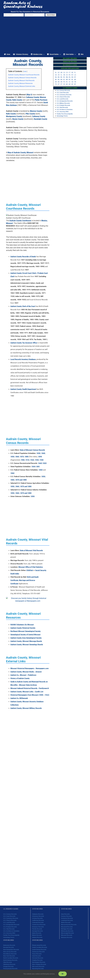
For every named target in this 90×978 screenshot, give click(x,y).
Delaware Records (38, 927)
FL (75, 72)
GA (56, 75)
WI (72, 84)
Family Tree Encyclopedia (65, 114)
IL (61, 75)
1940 (41, 460)
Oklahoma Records (9, 964)
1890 (40, 457)
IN (64, 75)
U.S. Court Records (63, 92)
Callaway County (32, 97)
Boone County (17, 119)
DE (72, 72)
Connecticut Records (38, 924)
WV (69, 84)
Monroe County (36, 111)
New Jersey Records (9, 951)
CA (64, 72)
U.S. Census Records (63, 90)
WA (67, 84)
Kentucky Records (67, 918)
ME (61, 77)
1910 (27, 460)
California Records (38, 920)
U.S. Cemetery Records (64, 95)
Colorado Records (38, 922)
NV (58, 79)
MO (72, 77)
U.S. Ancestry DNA (63, 111)
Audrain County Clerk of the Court (22, 306)
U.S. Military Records (63, 103)
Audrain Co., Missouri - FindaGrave (23, 675)
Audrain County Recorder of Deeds (23, 257)
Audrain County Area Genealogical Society (26, 638)
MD (58, 77)
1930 (37, 460)
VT (61, 84)
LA (75, 75)
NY (69, 79)
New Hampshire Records (11, 949)
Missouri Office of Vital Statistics (30, 567)
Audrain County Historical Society (22, 628)
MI (64, 77)
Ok (63, 974)
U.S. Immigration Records (65, 101)
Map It (29, 95)
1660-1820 (42, 463)
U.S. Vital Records (62, 107)
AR (61, 72)
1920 (32, 460)
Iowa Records (65, 914)
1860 (17, 457)
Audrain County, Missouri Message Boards (26, 641)
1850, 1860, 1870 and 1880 (21, 486)
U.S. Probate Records (63, 105)
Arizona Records (37, 918)
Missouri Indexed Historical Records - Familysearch (29, 688)
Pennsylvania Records (10, 968)
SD (72, 82)
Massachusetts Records (68, 924)
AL (56, 72)
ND (75, 79)
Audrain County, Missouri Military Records (26, 708)
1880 (27, 457)
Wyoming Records (38, 968)
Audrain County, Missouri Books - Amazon (26, 672)
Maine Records (66, 922)
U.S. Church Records (63, 97)
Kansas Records (66, 916)
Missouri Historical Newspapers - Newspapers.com (29, 668)
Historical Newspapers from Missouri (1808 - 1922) (29, 695)
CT (69, 72)
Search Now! (51, 15)
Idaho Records (36, 933)
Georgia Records (37, 931)
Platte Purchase (41, 100)
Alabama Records (37, 914)
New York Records (9, 956)
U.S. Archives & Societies (65, 109)
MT (75, 77)
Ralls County (17, 100)
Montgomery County (14, 116)
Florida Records (37, 929)
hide (25, 71)
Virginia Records (37, 960)
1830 (38, 453)
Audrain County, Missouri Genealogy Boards (26, 645)
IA (67, 75)
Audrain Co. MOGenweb (19, 698)
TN (75, 82)
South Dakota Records (39, 949)
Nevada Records (8, 947)
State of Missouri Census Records (32, 450)
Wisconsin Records (38, 966)
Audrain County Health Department (23, 389)
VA (64, 84)
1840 (43, 453)
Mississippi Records (67, 933)
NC (72, 79)
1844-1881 (35, 467)
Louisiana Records (67, 920)
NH (61, 79)
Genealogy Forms (62, 116)
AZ (58, 72)
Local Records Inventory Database (23, 359)
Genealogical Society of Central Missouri (25, 635)
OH (56, 82)
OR (61, 82)
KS (69, 75)
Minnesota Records (67, 931)
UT (58, 84)
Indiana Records (37, 937)
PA (64, 82)
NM (67, 79)
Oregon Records (8, 966)
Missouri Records (66, 935)
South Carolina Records (39, 947)
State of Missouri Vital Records (31, 550)
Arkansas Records (38, 916)
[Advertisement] (45, 34)
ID (58, 75)
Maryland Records (67, 927)
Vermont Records (37, 958)
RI (67, 82)
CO (67, 72)
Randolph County (40, 119)
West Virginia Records (39, 964)
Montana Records (66, 937)
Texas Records (37, 954)
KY (72, 75)
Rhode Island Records (39, 945)
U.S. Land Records (62, 99)
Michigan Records (66, 929)
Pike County (30, 114)
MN (67, 77)
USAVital (29, 570)
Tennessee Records (38, 951)
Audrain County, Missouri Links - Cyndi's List (26, 692)
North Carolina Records (10, 958)
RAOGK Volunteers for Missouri (22, 625)
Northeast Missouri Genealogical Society (25, 631)
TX (56, 84)
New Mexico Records (10, 954)
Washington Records (38, 962)
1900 (23, 460)
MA (56, 77)
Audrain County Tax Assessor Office (23, 343)
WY (75, 84)
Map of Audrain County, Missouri (20, 152)
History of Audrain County (20, 678)
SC (69, 82)
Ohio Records (7, 962)
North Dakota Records (10, 960)
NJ (64, 79)
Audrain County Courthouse (20, 221)
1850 (12, 457)
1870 (22, 457)
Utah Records (36, 956)
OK (58, 82)
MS (69, 77)
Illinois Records (37, 935)
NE (56, 79)
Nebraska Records (9, 945)
